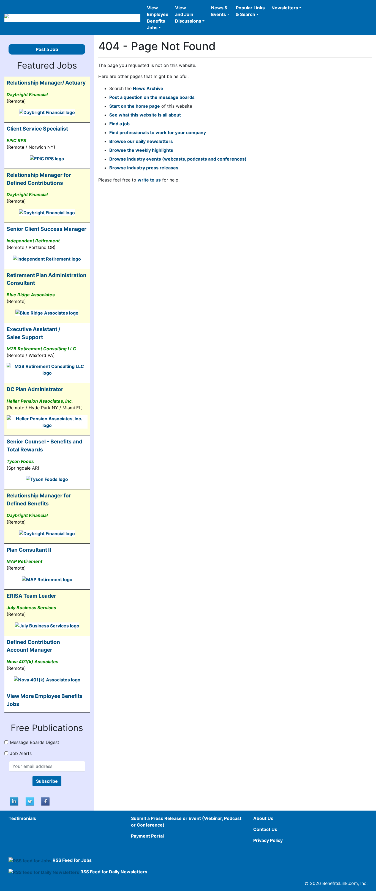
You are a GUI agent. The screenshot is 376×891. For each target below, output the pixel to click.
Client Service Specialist (37, 128)
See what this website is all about (145, 115)
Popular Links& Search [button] (250, 11)
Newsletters (284, 7)
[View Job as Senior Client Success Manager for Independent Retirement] (47, 258)
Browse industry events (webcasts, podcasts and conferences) (178, 159)
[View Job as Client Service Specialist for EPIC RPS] (47, 158)
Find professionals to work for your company (157, 132)
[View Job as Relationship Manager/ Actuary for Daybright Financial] (47, 112)
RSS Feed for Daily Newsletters (113, 871)
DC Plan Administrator (35, 389)
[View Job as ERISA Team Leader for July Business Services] (47, 625)
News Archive (148, 88)
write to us (149, 180)
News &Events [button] (219, 11)
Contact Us (265, 829)
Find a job (119, 123)
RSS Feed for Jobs (72, 860)
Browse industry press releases (143, 167)
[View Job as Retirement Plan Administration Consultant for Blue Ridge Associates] (46, 312)
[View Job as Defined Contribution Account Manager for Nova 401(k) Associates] (47, 679)
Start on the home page (134, 106)
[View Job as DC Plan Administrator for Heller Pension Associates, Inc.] (47, 421)
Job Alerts (21, 753)
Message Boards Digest (34, 742)
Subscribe (47, 781)
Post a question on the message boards (152, 97)
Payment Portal (147, 836)
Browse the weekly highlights (141, 150)
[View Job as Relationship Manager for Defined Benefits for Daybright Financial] (47, 533)
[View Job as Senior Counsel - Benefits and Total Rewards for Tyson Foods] (47, 479)
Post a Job (47, 49)
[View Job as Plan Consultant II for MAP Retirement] (47, 579)
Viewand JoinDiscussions (188, 14)
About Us (263, 818)
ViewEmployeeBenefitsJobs (157, 17)
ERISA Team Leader (31, 595)
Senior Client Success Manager (46, 229)
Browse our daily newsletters (141, 141)
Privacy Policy (268, 840)
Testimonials (22, 818)
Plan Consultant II (29, 549)
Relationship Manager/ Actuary (46, 82)
